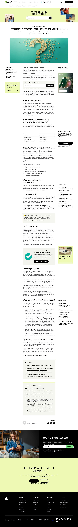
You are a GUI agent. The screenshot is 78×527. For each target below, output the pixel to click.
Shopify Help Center (64, 500)
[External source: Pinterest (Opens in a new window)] (57, 521)
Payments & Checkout (63, 303)
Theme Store (35, 502)
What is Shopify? (22, 500)
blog (34, 26)
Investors (21, 507)
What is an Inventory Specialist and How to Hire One (37, 374)
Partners (34, 507)
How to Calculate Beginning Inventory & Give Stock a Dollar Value (39, 376)
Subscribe (65, 143)
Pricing (30, 2)
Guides (48, 504)
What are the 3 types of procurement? (10, 77)
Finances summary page (30, 220)
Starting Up (18, 6)
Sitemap (40, 519)
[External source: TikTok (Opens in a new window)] (68, 519)
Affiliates (34, 509)
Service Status (63, 507)
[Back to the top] (6, 498)
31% (41, 201)
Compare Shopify (50, 502)
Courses (48, 507)
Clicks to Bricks (62, 309)
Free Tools (49, 509)
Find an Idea (11, 6)
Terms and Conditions (47, 451)
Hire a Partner (63, 504)
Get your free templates (41, 261)
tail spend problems (27, 208)
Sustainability (21, 511)
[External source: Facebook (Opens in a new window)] (48, 423)
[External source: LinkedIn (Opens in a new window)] (54, 423)
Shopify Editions (22, 502)
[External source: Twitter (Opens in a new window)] (51, 423)
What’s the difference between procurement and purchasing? (11, 72)
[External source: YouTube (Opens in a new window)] (62, 519)
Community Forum (64, 502)
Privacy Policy (54, 451)
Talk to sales (44, 481)
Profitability (61, 192)
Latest (29, 6)
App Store (35, 504)
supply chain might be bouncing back (34, 91)
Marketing (24, 6)
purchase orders (27, 157)
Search (70, 6)
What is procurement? (10, 69)
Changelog (49, 511)
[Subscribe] (50, 18)
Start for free (69, 2)
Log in (61, 2)
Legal (27, 519)
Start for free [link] (50, 85)
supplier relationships (44, 205)
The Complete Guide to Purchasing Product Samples (37, 370)
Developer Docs (36, 500)
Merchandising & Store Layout (65, 321)
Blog (6, 6)
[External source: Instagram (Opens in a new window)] (65, 519)
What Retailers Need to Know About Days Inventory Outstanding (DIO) (40, 368)
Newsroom (21, 509)
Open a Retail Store (62, 187)
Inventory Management (40, 26)
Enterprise (36, 2)
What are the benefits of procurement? (10, 74)
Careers (20, 504)
